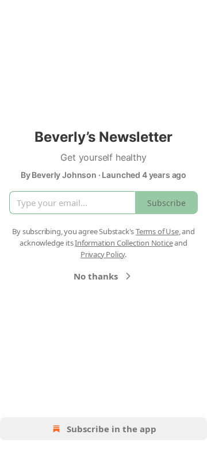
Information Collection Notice (123, 243)
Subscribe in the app (111, 428)
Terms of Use (157, 231)
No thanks (96, 276)
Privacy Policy (102, 254)
